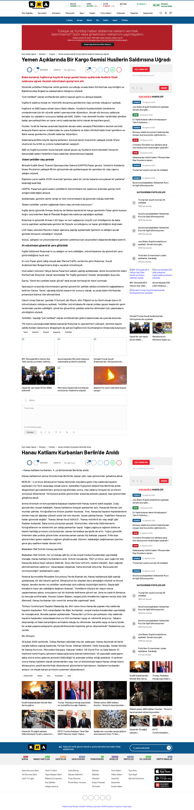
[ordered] (56, 432)
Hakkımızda (67, 806)
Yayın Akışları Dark (53, 774)
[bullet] (60, 432)
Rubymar (57, 332)
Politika (125, 20)
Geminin (35, 332)
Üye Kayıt (133, 774)
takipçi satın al (51, 786)
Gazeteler (148, 13)
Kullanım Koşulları (115, 806)
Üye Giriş (132, 770)
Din (97, 20)
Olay (69, 676)
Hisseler (113, 758)
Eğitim (105, 20)
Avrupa (80, 20)
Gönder (30, 432)
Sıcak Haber (116, 786)
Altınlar (95, 770)
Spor (82, 13)
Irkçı (48, 676)
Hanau (39, 676)
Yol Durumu (145, 758)
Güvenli (46, 332)
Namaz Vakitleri (42, 758)
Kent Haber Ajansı (29, 54)
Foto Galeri (106, 13)
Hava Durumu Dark (30, 770)
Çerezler (97, 806)
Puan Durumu (97, 758)
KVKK (104, 806)
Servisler (42, 13)
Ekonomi (70, 13)
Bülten (89, 20)
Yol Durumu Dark (29, 774)
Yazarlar (134, 13)
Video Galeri (116, 774)
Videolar (121, 13)
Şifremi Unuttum (136, 778)
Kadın (92, 13)
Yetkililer (68, 332)
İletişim (76, 806)
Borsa (25, 758)
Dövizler (95, 774)
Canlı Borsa (73, 770)
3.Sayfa (69, 20)
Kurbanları (59, 676)
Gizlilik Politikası (86, 806)
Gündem (56, 13)
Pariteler (129, 758)
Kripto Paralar (164, 758)
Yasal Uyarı (127, 806)
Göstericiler (28, 676)
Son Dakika (27, 13)
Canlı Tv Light (28, 778)
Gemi (26, 332)
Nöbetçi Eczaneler (53, 778)
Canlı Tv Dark (51, 770)
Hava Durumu (78, 758)
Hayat (115, 20)
